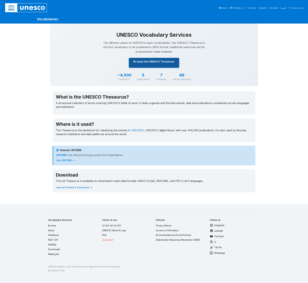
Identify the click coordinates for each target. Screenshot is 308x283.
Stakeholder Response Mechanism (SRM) (178, 239)
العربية (283, 8)
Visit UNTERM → (65, 160)
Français (252, 8)
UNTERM (61, 155)
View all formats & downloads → (74, 187)
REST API (53, 239)
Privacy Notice (163, 225)
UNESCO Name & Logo (114, 230)
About (224, 8)
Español (263, 8)
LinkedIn (218, 230)
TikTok (218, 247)
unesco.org (296, 8)
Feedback (237, 8)
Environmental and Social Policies (173, 235)
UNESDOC (137, 130)
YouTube (219, 236)
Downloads (54, 249)
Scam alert (107, 239)
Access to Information (167, 230)
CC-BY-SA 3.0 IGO (111, 225)
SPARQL (52, 244)
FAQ (104, 235)
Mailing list (53, 254)
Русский (273, 8)
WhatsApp (219, 253)
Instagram (219, 225)
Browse (52, 225)
